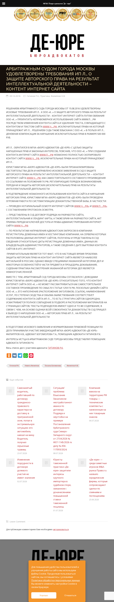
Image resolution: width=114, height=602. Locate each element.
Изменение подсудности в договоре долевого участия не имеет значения (26, 468)
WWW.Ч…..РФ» (81, 206)
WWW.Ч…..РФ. (34, 178)
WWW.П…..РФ (46, 154)
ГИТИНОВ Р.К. (55, 347)
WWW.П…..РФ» (99, 206)
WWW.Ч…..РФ (50, 126)
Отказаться (70, 595)
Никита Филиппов (32, 366)
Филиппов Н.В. (58, 96)
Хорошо (44, 595)
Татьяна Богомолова (53, 366)
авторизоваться (61, 529)
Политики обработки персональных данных (55, 580)
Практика (45, 96)
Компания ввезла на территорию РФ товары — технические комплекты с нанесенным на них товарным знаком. (98, 402)
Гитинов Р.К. (33, 96)
